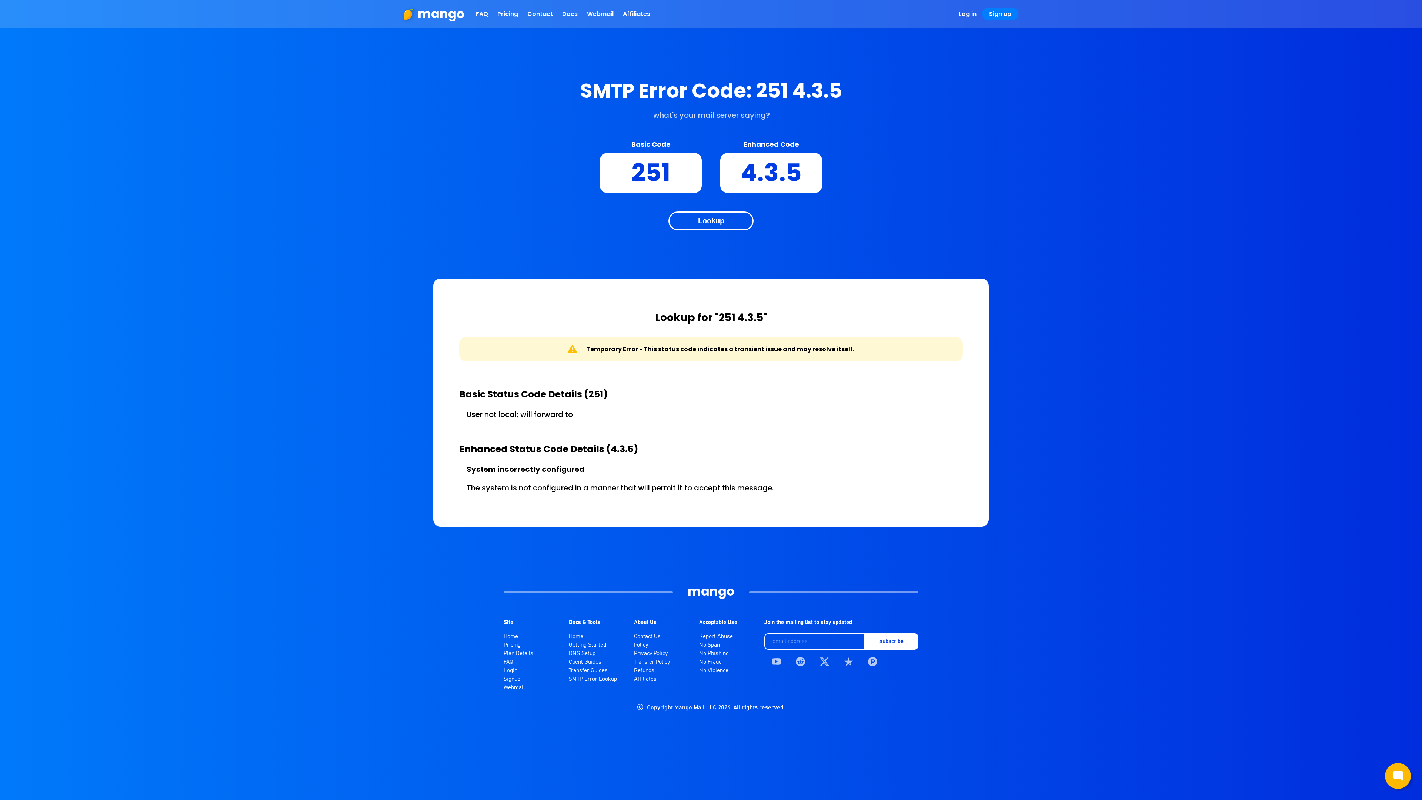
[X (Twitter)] (824, 661)
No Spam (710, 645)
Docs (570, 14)
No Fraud (710, 662)
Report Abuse (716, 636)
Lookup (711, 221)
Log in (968, 14)
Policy (641, 645)
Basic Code (651, 144)
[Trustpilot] (848, 661)
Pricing (507, 14)
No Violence (713, 670)
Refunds (644, 670)
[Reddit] (800, 661)
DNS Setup (582, 653)
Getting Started (587, 645)
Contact (540, 14)
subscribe (891, 641)
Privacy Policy (651, 653)
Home (511, 636)
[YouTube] (776, 661)
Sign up (1000, 14)
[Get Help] (1398, 776)
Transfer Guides (588, 670)
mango (441, 14)
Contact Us (647, 636)
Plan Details (518, 653)
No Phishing (714, 653)
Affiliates (636, 14)
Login (510, 670)
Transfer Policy (652, 662)
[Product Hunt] (872, 661)
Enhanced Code (771, 144)
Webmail (600, 14)
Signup (512, 679)
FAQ (482, 14)
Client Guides (585, 662)
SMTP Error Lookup (593, 679)
